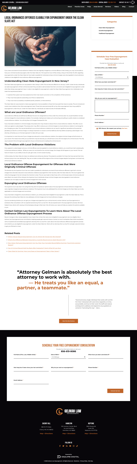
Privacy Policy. (84, 461)
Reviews (108, 6)
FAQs (89, 6)
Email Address (99, 122)
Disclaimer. (77, 461)
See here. (124, 128)
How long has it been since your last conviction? (110, 89)
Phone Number (100, 115)
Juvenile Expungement (106, 30)
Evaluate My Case (111, 133)
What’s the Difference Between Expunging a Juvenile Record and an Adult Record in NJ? (36, 240)
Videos (116, 6)
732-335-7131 (112, 2)
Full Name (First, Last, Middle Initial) (106, 67)
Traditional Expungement (106, 33)
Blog (123, 6)
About (70, 6)
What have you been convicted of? (106, 82)
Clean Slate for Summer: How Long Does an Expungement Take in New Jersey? (33, 251)
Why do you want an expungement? (106, 98)
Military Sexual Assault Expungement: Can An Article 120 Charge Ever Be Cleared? (34, 237)
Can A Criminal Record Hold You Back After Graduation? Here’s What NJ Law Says (34, 248)
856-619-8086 (94, 2)
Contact (131, 6)
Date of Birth (99, 74)
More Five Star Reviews (69, 321)
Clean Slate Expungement (106, 27)
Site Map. (90, 461)
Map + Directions (46, 433)
